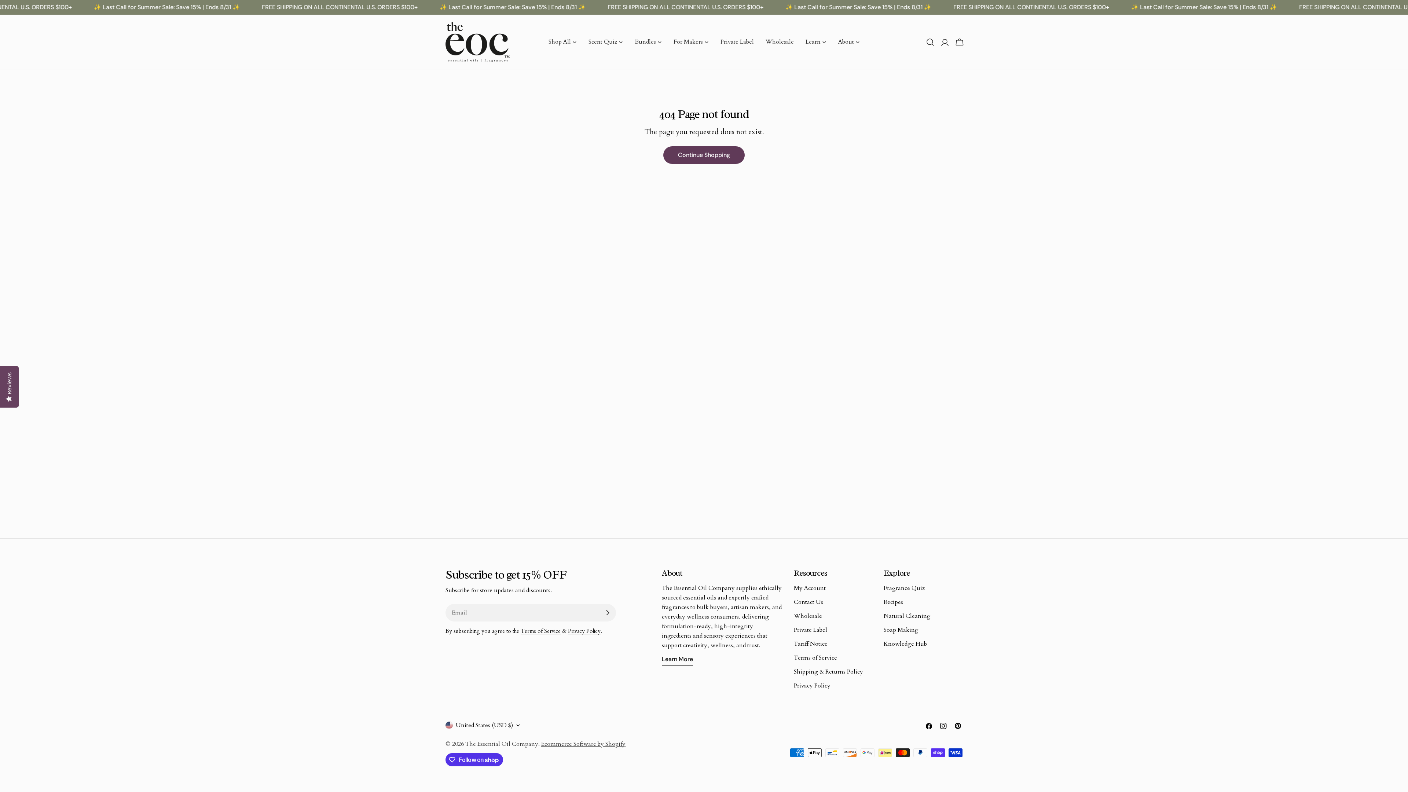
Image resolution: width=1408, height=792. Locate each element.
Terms (676, 485)
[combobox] (633, 417)
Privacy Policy (653, 485)
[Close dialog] (787, 300)
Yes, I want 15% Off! (704, 443)
